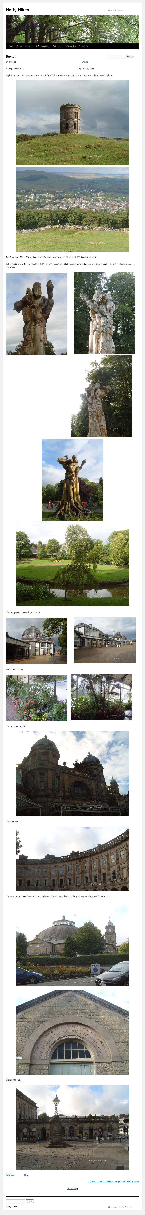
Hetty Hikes (17, 10)
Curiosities (45, 46)
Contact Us (83, 46)
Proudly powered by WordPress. (122, 1207)
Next (26, 1174)
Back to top (72, 1188)
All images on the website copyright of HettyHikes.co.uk (113, 1181)
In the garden (70, 46)
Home (11, 46)
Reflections (57, 46)
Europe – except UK (25, 46)
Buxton (85, 61)
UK (37, 46)
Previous (10, 1174)
